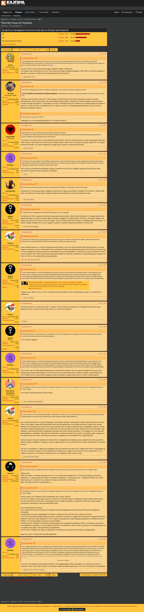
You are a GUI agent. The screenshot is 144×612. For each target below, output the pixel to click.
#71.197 (103, 232)
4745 (20, 50)
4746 (24, 50)
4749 (39, 50)
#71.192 (103, 82)
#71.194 (103, 154)
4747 (29, 50)
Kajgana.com (7, 12)
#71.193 (103, 125)
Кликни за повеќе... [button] (63, 560)
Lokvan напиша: (27, 269)
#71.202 (103, 380)
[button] (36, 12)
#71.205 (103, 539)
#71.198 (103, 265)
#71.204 (103, 462)
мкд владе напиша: (28, 58)
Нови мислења (6, 16)
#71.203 (103, 407)
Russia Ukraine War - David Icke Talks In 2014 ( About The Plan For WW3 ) (56, 282)
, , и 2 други (34, 570)
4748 (34, 50)
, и (32, 260)
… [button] (16, 50)
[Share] (99, 54)
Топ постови (43, 12)
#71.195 (103, 180)
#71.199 (103, 303)
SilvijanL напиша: (27, 411)
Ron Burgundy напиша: (29, 209)
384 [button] (63, 34)
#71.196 (103, 205)
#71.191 (103, 54)
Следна (52, 50)
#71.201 (103, 354)
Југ (17, 104)
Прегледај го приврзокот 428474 (32, 117)
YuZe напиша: (26, 86)
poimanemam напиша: (29, 114)
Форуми (18, 12)
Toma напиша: (26, 129)
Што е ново (29, 12)
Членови (55, 12)
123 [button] (63, 41)
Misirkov (5, 26)
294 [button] (63, 37)
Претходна (7, 50)
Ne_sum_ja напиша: (28, 184)
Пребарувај (16, 16)
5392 (46, 50)
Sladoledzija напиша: (28, 236)
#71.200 (103, 327)
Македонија (14, 481)
